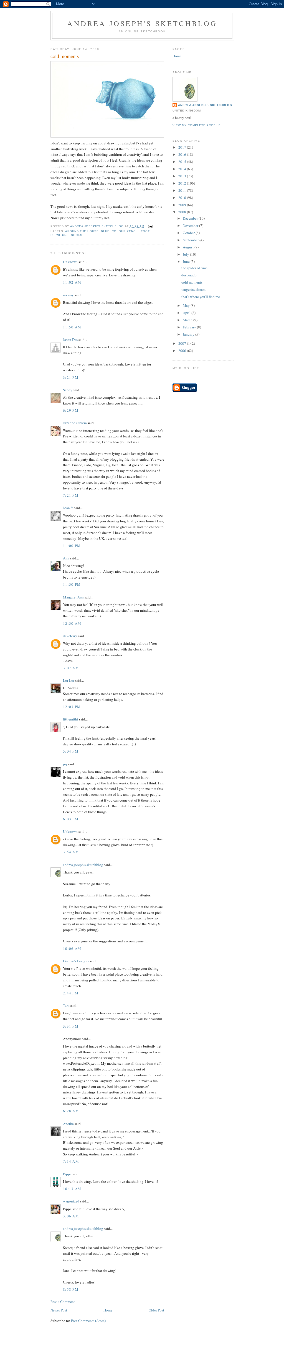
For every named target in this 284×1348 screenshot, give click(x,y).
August (188, 247)
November (191, 225)
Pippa (67, 1173)
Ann (66, 558)
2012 (182, 183)
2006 (182, 350)
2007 (182, 343)
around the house (82, 231)
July (186, 254)
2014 (182, 168)
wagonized (71, 1201)
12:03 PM (72, 706)
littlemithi (70, 719)
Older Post (156, 1310)
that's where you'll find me (200, 296)
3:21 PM (70, 377)
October (189, 232)
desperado (189, 275)
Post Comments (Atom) (88, 1320)
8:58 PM (70, 1289)
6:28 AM (71, 1110)
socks (76, 235)
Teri (66, 1005)
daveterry (70, 635)
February (190, 327)
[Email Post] (150, 226)
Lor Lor (68, 680)
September (191, 239)
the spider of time (194, 267)
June (187, 261)
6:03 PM (70, 818)
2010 (182, 197)
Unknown (70, 261)
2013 (182, 175)
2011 (182, 190)
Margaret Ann (73, 597)
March (188, 319)
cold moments (191, 282)
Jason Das (70, 339)
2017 (182, 147)
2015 (182, 161)
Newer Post (58, 1310)
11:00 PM (72, 545)
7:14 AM (71, 1161)
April (187, 312)
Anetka (68, 1123)
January (189, 334)
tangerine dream (193, 289)
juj (65, 763)
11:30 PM (72, 584)
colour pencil (125, 231)
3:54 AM (71, 851)
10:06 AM (72, 948)
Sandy (67, 389)
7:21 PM (70, 495)
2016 (182, 154)
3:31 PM (70, 1026)
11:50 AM (72, 327)
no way (68, 294)
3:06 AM (71, 1216)
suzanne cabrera (75, 422)
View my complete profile (197, 125)
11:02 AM (72, 282)
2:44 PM (70, 993)
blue (105, 231)
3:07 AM (71, 667)
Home (107, 1310)
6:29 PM (70, 410)
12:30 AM (72, 623)
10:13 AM (72, 1188)
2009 (182, 204)
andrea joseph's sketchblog (142, 23)
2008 (182, 211)
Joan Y (68, 507)
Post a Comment (62, 1301)
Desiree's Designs (76, 960)
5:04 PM (70, 751)
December (191, 218)
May (187, 305)
